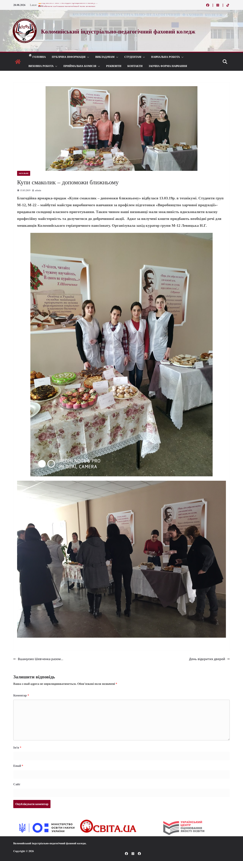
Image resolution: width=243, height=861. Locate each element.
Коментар (21, 695)
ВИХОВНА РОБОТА (41, 66)
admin (38, 190)
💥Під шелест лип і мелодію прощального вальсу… (68, 5)
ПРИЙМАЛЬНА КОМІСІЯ (79, 66)
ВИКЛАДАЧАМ (104, 57)
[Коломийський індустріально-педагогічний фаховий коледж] (18, 62)
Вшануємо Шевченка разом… (40, 659)
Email (18, 765)
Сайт (16, 784)
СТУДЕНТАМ (132, 57)
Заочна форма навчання (168, 66)
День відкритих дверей (207, 659)
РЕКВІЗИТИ (113, 66)
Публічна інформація (68, 57)
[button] (87, 57)
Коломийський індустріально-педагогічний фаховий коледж (49, 843)
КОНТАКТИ (135, 66)
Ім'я (17, 747)
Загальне (24, 173)
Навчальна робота (165, 57)
